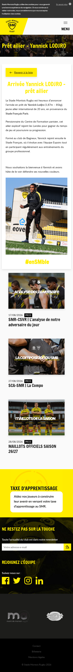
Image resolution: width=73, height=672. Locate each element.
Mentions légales (36, 657)
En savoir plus (61, 4)
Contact (36, 645)
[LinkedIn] (39, 580)
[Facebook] (5, 580)
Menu (65, 29)
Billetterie (36, 651)
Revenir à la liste (23, 72)
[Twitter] (17, 580)
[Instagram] (28, 580)
